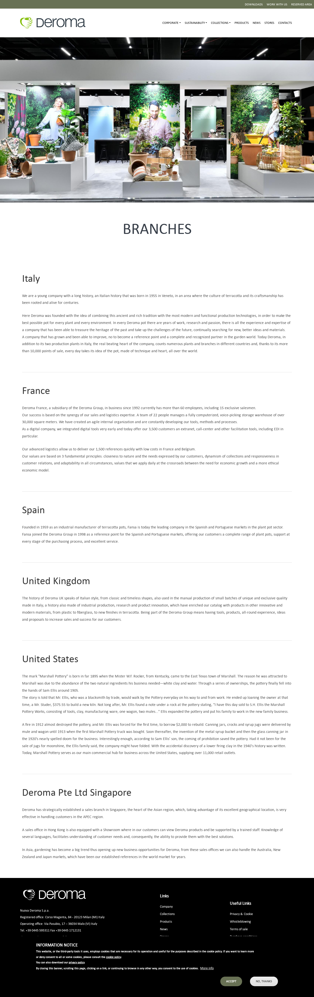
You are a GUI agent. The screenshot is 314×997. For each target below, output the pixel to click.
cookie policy (113, 956)
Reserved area (301, 4)
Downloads (254, 4)
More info (207, 968)
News (257, 23)
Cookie (248, 914)
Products (242, 23)
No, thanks (264, 981)
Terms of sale (239, 929)
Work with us (277, 4)
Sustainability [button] (195, 23)
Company (166, 906)
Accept (231, 981)
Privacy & (236, 914)
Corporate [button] (170, 23)
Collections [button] (219, 23)
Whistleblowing (240, 921)
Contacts (285, 23)
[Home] (54, 22)
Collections (167, 914)
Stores (269, 23)
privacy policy (76, 962)
